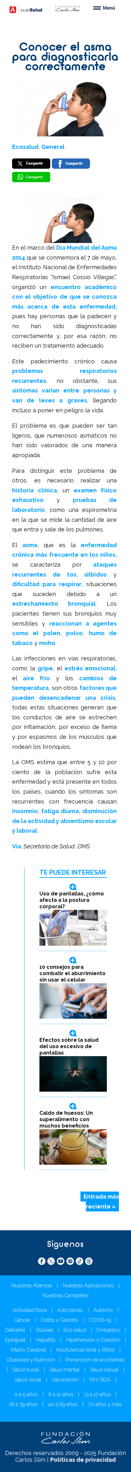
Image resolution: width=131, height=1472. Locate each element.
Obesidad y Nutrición (30, 1360)
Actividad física (30, 1310)
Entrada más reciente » (101, 1201)
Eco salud (75, 1330)
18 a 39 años (23, 1404)
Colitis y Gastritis (59, 1320)
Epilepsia (15, 1340)
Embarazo (108, 1330)
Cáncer (22, 1320)
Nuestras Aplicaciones (88, 1285)
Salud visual (28, 1380)
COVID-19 (100, 1320)
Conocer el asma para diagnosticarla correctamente (65, 57)
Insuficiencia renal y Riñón (85, 1350)
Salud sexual (104, 1370)
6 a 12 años (60, 1394)
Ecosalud (25, 146)
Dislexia (44, 1330)
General (53, 146)
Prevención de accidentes (95, 1360)
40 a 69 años (63, 1404)
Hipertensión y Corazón (93, 1340)
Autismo (103, 1310)
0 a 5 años (26, 1394)
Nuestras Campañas (66, 1295)
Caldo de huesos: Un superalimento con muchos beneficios (66, 1119)
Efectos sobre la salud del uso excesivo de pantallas (69, 1046)
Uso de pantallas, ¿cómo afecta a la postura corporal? (71, 900)
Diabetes (15, 1330)
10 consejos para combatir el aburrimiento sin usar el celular (72, 973)
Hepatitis (46, 1340)
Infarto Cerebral (28, 1350)
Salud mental (64, 1370)
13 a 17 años (97, 1394)
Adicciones (70, 1310)
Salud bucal (25, 1370)
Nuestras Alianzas (31, 1285)
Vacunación (65, 1380)
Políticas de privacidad (83, 1459)
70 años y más (105, 1404)
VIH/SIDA (100, 1380)
